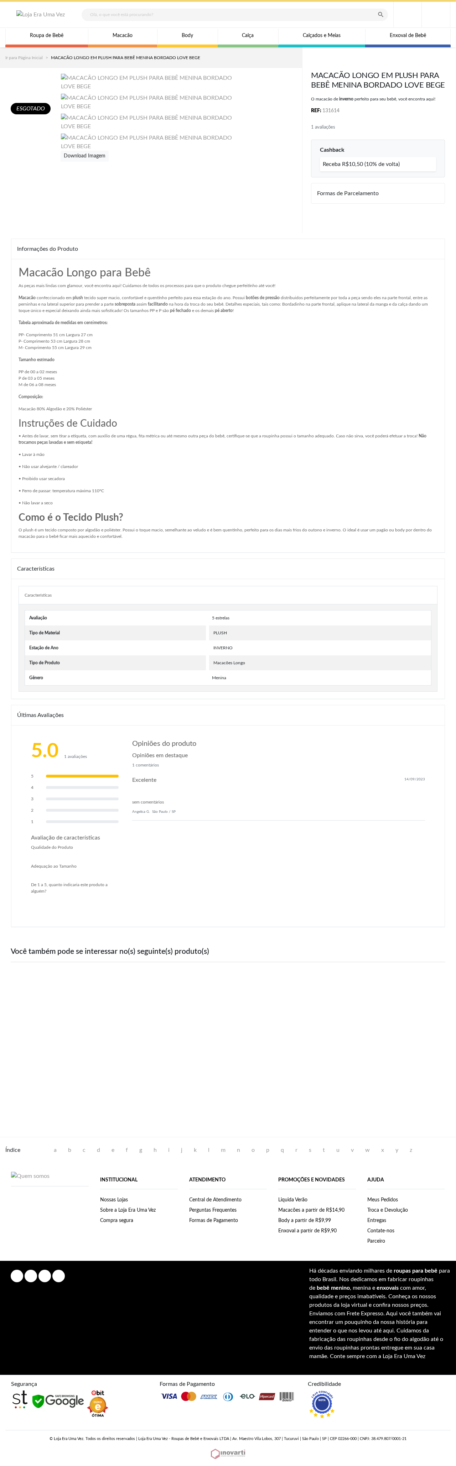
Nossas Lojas (114, 1199)
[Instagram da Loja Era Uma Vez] (31, 1276)
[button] (436, 14)
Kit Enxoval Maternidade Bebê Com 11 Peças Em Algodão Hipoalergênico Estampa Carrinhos (406, 1074)
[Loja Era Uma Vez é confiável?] (322, 1404)
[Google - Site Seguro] (58, 1401)
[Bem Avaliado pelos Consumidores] (97, 1403)
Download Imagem (84, 156)
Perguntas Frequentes (213, 1210)
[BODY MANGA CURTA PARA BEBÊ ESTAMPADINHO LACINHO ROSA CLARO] (317, 1014)
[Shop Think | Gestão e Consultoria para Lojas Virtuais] (20, 1399)
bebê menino (333, 1288)
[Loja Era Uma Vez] (40, 14)
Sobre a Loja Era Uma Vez (128, 1210)
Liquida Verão (292, 1199)
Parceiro (376, 1241)
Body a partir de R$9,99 (304, 1220)
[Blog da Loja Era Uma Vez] (58, 1276)
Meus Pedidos (382, 1199)
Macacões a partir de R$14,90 (311, 1210)
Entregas (376, 1220)
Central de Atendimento (215, 1199)
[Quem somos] (30, 1176)
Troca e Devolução (387, 1210)
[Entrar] (407, 14)
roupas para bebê (415, 1271)
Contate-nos (380, 1230)
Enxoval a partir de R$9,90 (307, 1230)
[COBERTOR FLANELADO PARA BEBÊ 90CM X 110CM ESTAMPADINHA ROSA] (139, 1014)
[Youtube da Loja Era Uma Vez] (44, 1276)
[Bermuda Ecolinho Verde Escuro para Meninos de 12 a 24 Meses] (228, 1014)
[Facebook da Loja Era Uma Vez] (17, 1276)
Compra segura (116, 1220)
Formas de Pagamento (213, 1220)
